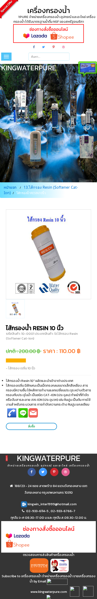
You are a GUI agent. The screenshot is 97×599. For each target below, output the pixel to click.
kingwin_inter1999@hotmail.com (52, 504)
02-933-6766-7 (63, 511)
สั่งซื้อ (31, 426)
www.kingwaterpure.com (48, 591)
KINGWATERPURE (48, 459)
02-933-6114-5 (37, 511)
